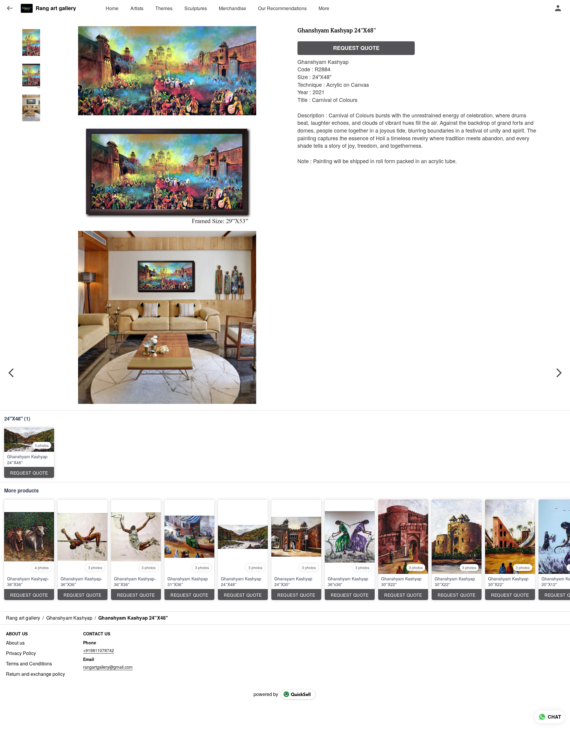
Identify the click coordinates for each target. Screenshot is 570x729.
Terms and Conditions (29, 663)
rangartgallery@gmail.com (108, 667)
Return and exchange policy (35, 674)
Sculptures (195, 8)
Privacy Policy (21, 653)
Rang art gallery (56, 8)
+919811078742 (98, 650)
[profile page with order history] (558, 8)
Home (112, 8)
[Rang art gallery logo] (27, 8)
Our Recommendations (282, 8)
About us (15, 643)
